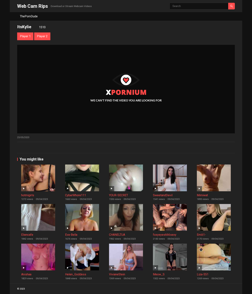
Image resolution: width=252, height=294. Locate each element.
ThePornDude (29, 16)
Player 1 (25, 36)
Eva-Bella (71, 234)
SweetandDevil (162, 195)
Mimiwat (202, 195)
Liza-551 (202, 274)
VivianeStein (117, 274)
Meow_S (159, 274)
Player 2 (42, 36)
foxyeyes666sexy (164, 234)
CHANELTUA (117, 234)
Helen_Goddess (75, 274)
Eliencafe (27, 234)
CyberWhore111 (75, 195)
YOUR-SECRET (118, 195)
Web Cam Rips (32, 6)
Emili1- (201, 234)
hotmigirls (27, 195)
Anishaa (26, 274)
